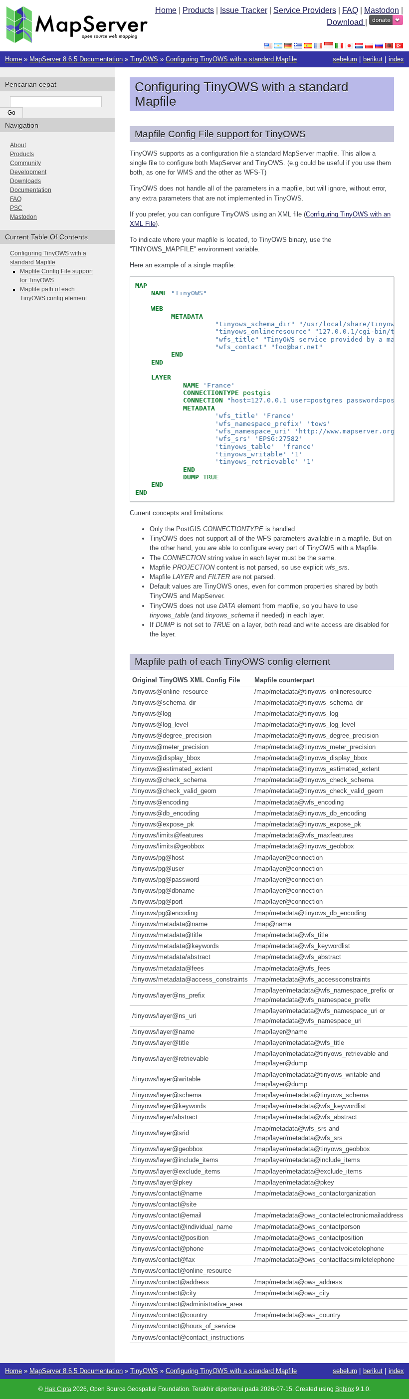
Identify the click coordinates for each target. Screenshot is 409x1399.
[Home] (77, 40)
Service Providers (304, 10)
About (18, 145)
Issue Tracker (243, 10)
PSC (16, 207)
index (396, 59)
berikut (373, 59)
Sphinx (344, 1389)
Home (166, 10)
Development (28, 172)
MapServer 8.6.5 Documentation (76, 59)
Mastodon (381, 10)
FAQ (350, 10)
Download (346, 22)
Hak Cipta (57, 1389)
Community (25, 163)
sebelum (345, 59)
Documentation (30, 190)
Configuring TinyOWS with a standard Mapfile (231, 59)
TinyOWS (144, 59)
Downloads (25, 181)
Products (198, 10)
